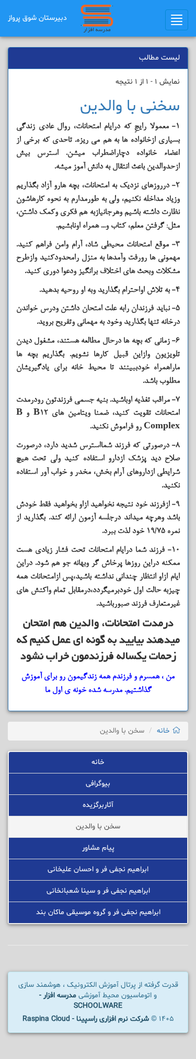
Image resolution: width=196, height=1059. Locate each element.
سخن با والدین (98, 827)
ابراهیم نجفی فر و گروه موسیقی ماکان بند (98, 912)
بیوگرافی (98, 784)
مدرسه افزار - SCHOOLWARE (80, 1000)
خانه (164, 731)
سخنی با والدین (130, 106)
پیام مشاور (98, 848)
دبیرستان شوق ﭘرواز (37, 18)
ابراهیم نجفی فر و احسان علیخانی (98, 869)
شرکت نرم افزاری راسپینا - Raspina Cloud (85, 1019)
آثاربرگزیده (98, 805)
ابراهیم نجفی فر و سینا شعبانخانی (98, 891)
